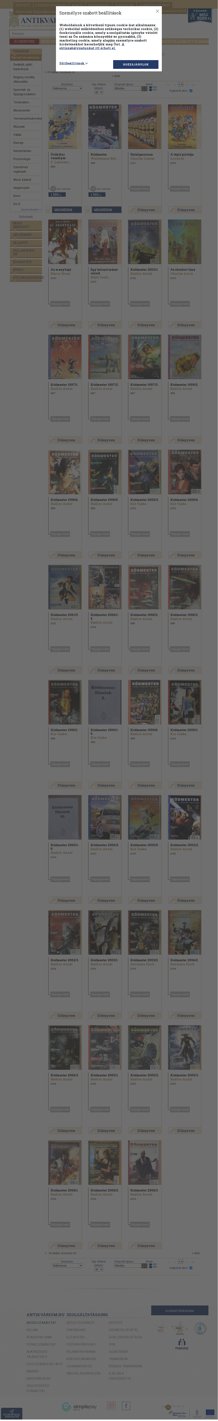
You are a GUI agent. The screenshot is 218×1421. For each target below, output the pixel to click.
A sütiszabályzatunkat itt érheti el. (91, 46)
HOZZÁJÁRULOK (136, 64)
